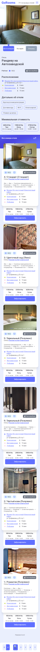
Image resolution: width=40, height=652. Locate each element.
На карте (20, 49)
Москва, (8, 81)
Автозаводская (10, 88)
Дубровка (8, 91)
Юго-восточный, (16, 81)
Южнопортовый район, (30, 81)
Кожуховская (9, 85)
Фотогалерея (8, 49)
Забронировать (20, 218)
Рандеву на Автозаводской (18, 179)
